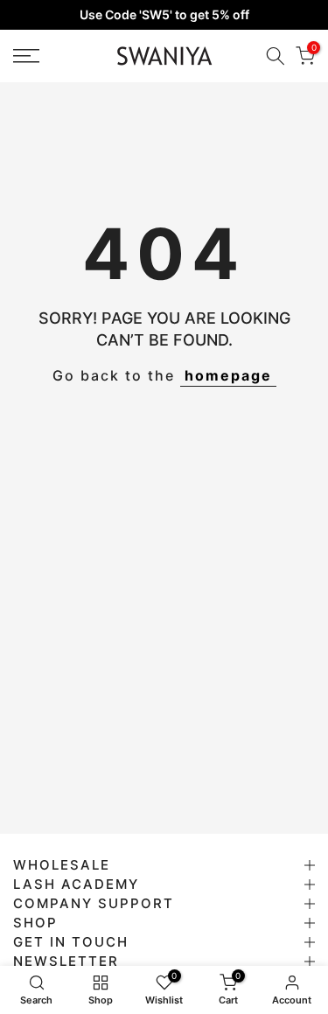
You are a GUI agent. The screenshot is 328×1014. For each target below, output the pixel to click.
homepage (228, 375)
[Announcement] (164, 14)
